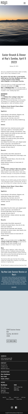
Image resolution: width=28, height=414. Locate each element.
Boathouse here (10, 87)
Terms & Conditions (10, 399)
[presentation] (4, 2)
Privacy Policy (19, 399)
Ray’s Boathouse (5, 374)
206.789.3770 (4, 365)
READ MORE (14, 287)
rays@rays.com (4, 367)
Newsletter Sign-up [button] (5, 368)
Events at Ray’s (5, 379)
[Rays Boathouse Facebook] (16, 408)
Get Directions (11, 341)
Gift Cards (23, 397)
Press (10, 397)
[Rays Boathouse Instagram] (12, 408)
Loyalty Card (16, 397)
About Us (4, 397)
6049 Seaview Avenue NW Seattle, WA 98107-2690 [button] (6, 358)
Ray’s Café (4, 376)
